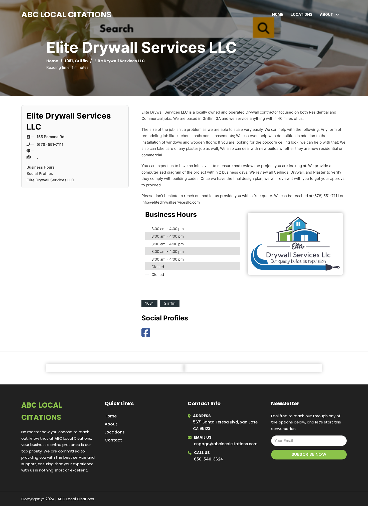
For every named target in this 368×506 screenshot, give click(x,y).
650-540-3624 (208, 459)
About (111, 424)
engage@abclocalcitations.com (226, 443)
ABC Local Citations (66, 14)
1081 (69, 61)
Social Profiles (40, 173)
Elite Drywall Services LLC (50, 180)
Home (277, 14)
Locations (301, 14)
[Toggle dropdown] (337, 15)
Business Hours (41, 167)
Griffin (81, 61)
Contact (113, 440)
